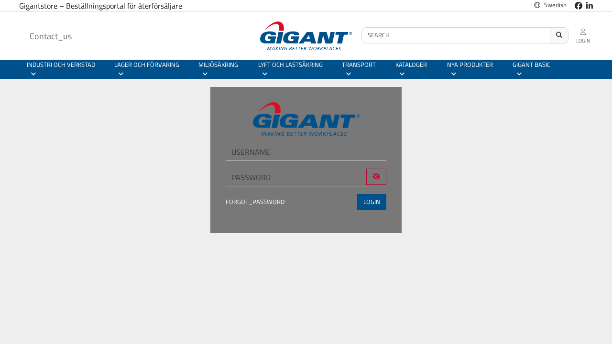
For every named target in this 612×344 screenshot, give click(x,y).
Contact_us (51, 36)
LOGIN (371, 201)
